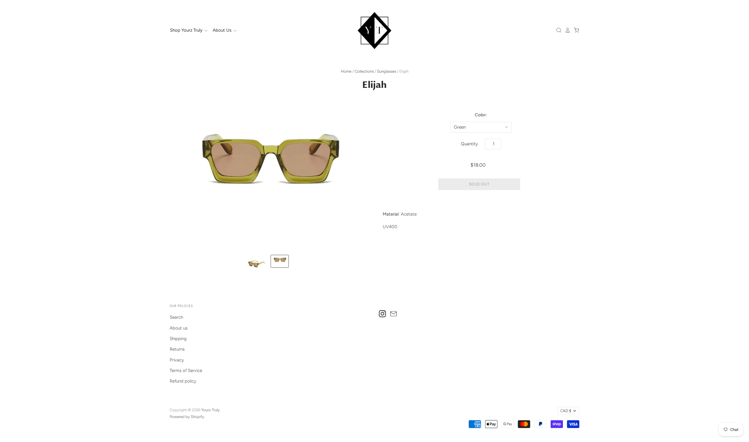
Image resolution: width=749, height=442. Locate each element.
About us (179, 328)
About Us (223, 30)
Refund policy (183, 381)
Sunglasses (386, 71)
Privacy (177, 360)
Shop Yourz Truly (187, 30)
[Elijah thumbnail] (256, 263)
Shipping (178, 338)
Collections (364, 71)
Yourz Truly (210, 410)
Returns (177, 349)
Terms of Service (186, 370)
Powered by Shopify (187, 416)
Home (346, 71)
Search (176, 317)
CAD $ (565, 411)
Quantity (469, 143)
